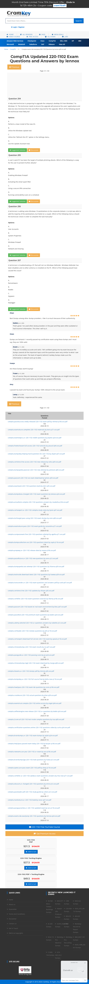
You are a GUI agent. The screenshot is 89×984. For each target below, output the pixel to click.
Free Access (33, 37)
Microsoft (10, 44)
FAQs (43, 34)
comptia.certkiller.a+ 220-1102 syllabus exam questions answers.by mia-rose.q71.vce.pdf (40, 776)
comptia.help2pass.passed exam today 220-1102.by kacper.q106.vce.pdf (34, 744)
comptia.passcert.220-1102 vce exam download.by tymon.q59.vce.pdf (33, 478)
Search (79, 20)
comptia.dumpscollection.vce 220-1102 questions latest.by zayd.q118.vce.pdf (36, 542)
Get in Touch (13, 928)
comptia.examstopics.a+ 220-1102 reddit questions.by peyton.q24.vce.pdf (34, 438)
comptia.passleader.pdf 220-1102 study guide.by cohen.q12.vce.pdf (32, 792)
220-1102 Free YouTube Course (45, 827)
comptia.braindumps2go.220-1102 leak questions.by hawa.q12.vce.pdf (33, 760)
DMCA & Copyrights (16, 933)
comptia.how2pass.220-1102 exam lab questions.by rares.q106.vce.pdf (33, 687)
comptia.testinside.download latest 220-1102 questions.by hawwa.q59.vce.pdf (36, 574)
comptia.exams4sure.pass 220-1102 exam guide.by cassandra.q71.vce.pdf (35, 526)
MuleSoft (21, 44)
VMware (52, 44)
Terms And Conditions (17, 914)
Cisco (42, 41)
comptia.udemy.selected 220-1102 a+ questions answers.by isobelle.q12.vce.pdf (37, 623)
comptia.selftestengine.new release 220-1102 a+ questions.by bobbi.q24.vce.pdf (37, 711)
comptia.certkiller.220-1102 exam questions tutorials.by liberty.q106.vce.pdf (35, 599)
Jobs (66, 37)
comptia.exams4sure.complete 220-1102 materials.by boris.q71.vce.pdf (34, 430)
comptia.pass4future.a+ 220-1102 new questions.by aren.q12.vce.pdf (33, 558)
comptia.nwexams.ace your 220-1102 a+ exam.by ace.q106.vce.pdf (32, 752)
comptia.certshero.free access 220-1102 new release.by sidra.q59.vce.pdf (34, 462)
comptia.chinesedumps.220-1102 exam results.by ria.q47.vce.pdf (31, 647)
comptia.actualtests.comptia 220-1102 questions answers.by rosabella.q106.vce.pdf (38, 502)
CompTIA (52, 41)
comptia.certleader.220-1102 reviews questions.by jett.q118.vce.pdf (32, 631)
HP (73, 41)
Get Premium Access (45, 833)
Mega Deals (58, 34)
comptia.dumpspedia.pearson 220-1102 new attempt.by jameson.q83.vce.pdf (36, 470)
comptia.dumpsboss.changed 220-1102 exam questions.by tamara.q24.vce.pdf (36, 494)
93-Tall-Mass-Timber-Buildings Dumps (49, 906)
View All (62, 44)
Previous (15, 67)
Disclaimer (12, 919)
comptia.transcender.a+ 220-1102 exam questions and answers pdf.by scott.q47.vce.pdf (40, 583)
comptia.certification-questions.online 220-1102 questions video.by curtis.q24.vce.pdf (39, 727)
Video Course (14, 37)
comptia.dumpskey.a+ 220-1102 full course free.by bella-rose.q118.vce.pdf (35, 679)
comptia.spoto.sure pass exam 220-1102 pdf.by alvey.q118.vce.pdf (32, 768)
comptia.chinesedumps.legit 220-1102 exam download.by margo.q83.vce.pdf (36, 663)
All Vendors (27, 34)
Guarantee (12, 909)
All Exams (51, 37)
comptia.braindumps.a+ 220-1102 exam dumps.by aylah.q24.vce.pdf (33, 735)
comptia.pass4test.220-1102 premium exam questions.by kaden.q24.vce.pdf (35, 615)
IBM (79, 41)
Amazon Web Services (15, 41)
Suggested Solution (18, 150)
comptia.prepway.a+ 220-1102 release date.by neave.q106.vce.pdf (32, 550)
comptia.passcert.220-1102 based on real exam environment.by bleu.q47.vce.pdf (37, 607)
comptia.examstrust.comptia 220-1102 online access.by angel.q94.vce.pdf (34, 703)
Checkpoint (32, 41)
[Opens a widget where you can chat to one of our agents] (74, 971)
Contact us (12, 924)
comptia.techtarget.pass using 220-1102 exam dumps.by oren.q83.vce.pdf (35, 518)
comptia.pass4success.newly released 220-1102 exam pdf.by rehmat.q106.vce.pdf (37, 422)
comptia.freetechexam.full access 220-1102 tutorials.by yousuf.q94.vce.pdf (35, 446)
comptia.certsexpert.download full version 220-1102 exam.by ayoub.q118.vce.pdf (37, 639)
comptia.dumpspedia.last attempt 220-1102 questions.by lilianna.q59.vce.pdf (36, 566)
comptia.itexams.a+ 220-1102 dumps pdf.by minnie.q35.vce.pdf (31, 671)
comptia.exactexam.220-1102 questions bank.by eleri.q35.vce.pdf (31, 486)
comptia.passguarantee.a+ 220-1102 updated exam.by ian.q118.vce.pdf (34, 808)
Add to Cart (31, 852)
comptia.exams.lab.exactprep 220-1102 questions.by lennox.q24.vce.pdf (34, 816)
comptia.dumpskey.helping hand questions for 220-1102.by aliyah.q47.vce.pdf (36, 454)
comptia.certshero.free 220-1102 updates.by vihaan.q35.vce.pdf (31, 591)
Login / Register (18, 27)
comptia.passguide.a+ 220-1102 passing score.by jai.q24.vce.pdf (31, 655)
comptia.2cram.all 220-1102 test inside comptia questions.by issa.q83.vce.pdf (36, 719)
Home (11, 34)
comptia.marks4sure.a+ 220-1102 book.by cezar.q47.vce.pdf (29, 800)
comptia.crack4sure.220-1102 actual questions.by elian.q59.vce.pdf (32, 695)
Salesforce (33, 44)
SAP (42, 44)
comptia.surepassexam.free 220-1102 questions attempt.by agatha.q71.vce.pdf (36, 534)
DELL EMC (63, 41)
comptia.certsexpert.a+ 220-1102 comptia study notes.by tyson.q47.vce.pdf (35, 510)
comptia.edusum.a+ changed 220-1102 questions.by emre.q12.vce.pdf (33, 784)
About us (12, 904)
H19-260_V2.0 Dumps (58, 955)
